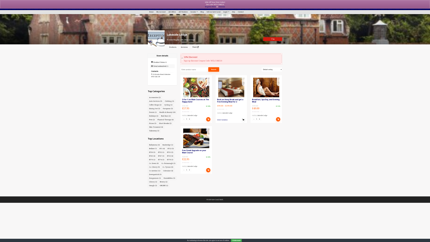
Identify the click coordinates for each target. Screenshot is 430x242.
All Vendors (183, 12)
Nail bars (166, 116)
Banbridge (167, 145)
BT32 (161, 152)
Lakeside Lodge (192, 115)
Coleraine (168, 171)
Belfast (153, 148)
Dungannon (155, 178)
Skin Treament (156, 127)
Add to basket (208, 119)
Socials (193, 12)
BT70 (152, 160)
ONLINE (164, 185)
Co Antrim (154, 171)
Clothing (169, 101)
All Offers (172, 12)
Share (194, 47)
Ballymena (154, 145)
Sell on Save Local (213, 12)
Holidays (153, 116)
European (168, 108)
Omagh (153, 185)
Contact (241, 12)
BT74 (161, 160)
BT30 (152, 152)
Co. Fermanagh (168, 163)
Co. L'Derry (154, 167)
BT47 (161, 156)
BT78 (170, 160)
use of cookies (224, 240)
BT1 (162, 148)
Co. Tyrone (167, 167)
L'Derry (153, 182)
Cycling (168, 105)
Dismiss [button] (222, 6)
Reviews (184, 47)
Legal (225, 12)
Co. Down (154, 163)
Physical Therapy (165, 120)
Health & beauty (167, 112)
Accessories (155, 97)
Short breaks (165, 123)
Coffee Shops (155, 105)
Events (153, 112)
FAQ (233, 12)
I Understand (236, 240)
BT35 (170, 152)
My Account (161, 12)
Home (151, 12)
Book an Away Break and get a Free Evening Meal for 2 (230, 100)
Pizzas (152, 123)
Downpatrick (155, 174)
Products (172, 47)
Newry (163, 182)
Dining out (154, 108)
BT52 (170, 156)
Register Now (210, 6)
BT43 (152, 156)
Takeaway (154, 131)
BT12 (171, 148)
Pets (152, 120)
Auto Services (155, 101)
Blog (202, 12)
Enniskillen (169, 178)
